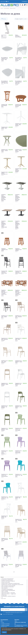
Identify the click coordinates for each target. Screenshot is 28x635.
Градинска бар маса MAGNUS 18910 (4, 105)
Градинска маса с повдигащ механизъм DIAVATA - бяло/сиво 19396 (3, 197)
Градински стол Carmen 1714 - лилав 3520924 (4, 475)
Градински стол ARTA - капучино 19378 (18, 316)
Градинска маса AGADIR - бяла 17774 (4, 128)
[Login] (23, 5)
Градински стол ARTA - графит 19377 (4, 316)
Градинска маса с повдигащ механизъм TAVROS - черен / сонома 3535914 (17, 225)
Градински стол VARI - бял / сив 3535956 (18, 565)
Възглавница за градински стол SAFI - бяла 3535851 (18, 83)
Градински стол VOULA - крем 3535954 (18, 587)
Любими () (25, 1)
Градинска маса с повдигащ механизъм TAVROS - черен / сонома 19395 (4, 224)
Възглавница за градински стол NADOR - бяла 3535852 (18, 59)
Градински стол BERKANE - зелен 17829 (18, 406)
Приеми (4, 632)
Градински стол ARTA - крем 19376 (18, 339)
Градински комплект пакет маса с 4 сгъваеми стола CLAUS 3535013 (18, 293)
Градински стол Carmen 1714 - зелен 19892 (18, 429)
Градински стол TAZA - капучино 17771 (18, 520)
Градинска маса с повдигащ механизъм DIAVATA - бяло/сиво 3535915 (17, 197)
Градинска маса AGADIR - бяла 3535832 (18, 124)
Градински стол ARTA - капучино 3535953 (4, 339)
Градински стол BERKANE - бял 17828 (18, 384)
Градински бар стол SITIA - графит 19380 (4, 272)
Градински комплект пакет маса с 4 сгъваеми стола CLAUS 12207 (4, 293)
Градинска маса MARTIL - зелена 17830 (4, 150)
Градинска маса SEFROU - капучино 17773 (4, 173)
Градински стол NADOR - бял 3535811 (4, 517)
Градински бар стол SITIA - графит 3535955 (18, 272)
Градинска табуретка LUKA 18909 (4, 249)
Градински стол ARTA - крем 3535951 (4, 361)
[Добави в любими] (12, 24)
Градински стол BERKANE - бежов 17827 (18, 361)
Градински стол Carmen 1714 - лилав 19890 (18, 451)
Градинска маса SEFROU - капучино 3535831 (18, 170)
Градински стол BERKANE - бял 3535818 (4, 406)
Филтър (4, 18)
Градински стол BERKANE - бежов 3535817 (4, 384)
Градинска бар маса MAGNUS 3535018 (18, 105)
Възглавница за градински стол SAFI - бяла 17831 (4, 82)
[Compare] (12, 26)
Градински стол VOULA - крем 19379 (4, 587)
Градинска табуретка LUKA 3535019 (18, 249)
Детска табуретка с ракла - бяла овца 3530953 (18, 611)
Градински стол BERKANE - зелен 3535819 (4, 429)
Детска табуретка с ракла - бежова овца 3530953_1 (4, 611)
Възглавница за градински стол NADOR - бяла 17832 (4, 59)
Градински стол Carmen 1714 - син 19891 (18, 475)
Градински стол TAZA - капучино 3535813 (4, 539)
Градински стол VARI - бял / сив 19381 (4, 565)
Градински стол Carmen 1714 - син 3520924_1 (4, 497)
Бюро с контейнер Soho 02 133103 (18, 36)
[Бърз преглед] (12, 29)
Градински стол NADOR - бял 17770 (18, 497)
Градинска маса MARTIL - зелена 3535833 (18, 150)
